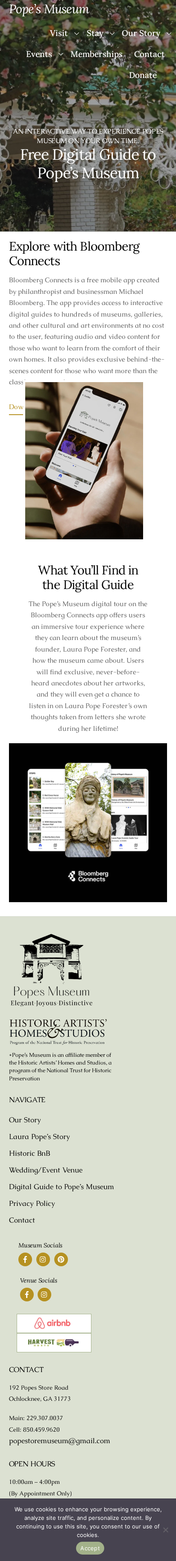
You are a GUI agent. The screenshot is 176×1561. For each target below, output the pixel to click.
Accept (90, 1548)
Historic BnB (29, 1153)
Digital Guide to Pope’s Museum (61, 1186)
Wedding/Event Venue (45, 1170)
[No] (165, 1529)
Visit (59, 33)
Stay (95, 33)
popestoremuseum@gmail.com (59, 1440)
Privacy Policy (32, 1203)
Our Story (25, 1119)
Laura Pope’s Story (39, 1136)
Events (39, 54)
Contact (149, 54)
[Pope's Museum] (51, 1005)
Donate (143, 75)
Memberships (96, 54)
